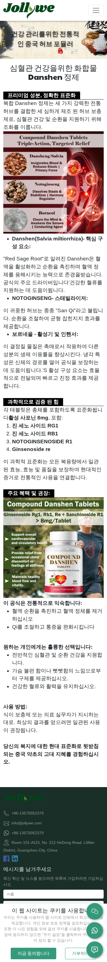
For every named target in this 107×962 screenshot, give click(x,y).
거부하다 (80, 953)
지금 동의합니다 (33, 953)
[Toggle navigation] (96, 10)
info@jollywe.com (27, 823)
